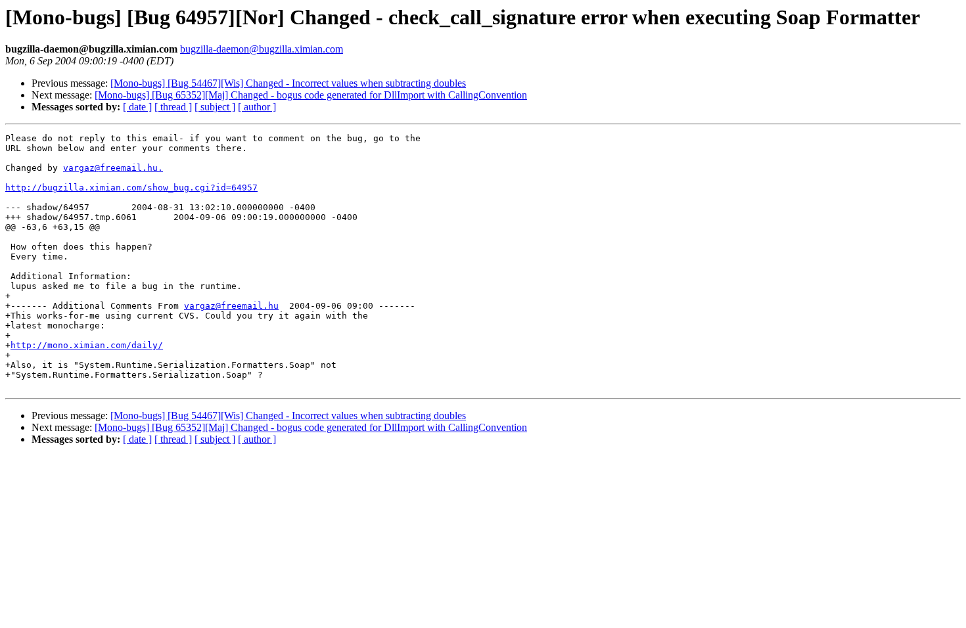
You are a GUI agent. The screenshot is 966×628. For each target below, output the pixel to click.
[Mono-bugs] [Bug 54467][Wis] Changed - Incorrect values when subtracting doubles (288, 83)
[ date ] (137, 106)
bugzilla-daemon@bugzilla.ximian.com (261, 49)
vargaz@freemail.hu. (113, 168)
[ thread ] (173, 106)
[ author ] (257, 106)
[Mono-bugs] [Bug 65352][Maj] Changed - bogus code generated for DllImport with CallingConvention (311, 95)
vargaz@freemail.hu (231, 306)
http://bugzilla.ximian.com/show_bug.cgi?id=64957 (131, 187)
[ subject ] (215, 106)
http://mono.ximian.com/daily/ (87, 345)
